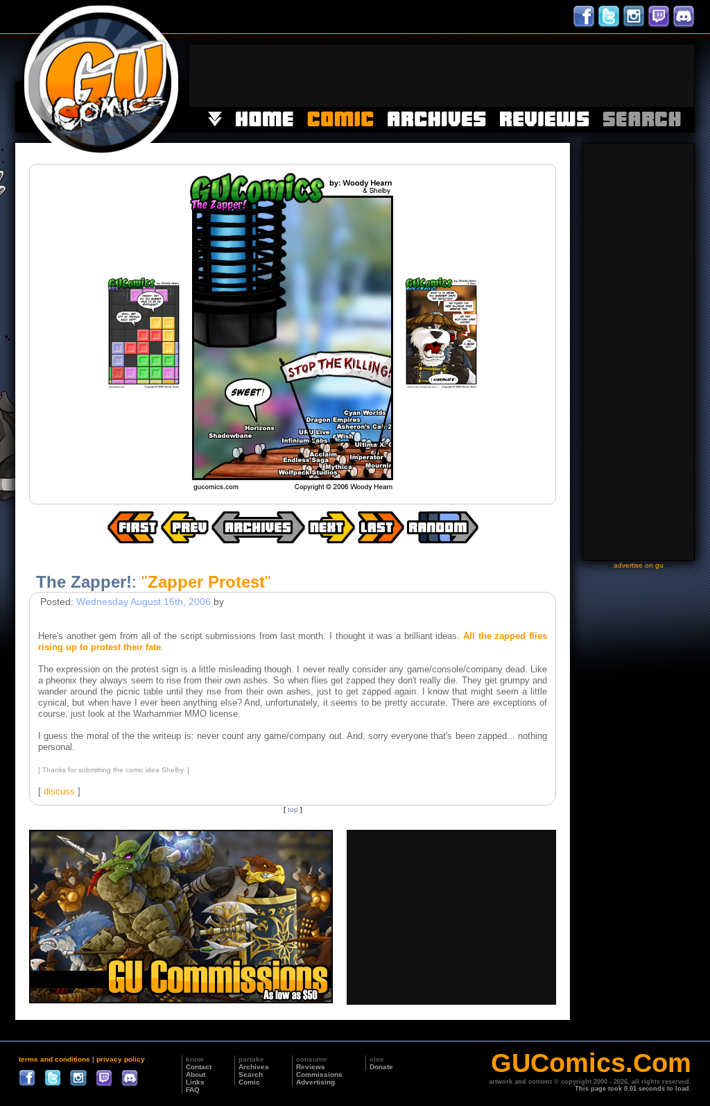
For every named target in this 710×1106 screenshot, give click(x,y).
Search (251, 1074)
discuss (59, 791)
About (195, 1074)
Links (195, 1082)
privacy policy (120, 1059)
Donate (381, 1067)
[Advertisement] (441, 75)
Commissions (319, 1074)
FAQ (193, 1090)
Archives (254, 1067)
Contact (198, 1067)
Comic (249, 1082)
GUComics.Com (591, 1063)
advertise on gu (639, 565)
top (293, 809)
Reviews (310, 1067)
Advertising (315, 1082)
